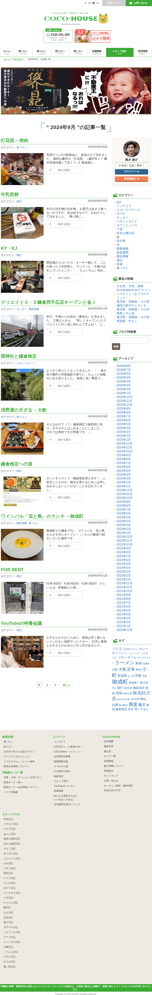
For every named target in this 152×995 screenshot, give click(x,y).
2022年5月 (124, 563)
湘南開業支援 (61, 761)
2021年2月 (124, 622)
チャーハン (120, 653)
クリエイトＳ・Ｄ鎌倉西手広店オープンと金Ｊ (48, 302)
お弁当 (126, 649)
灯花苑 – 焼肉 (14, 140)
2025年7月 (124, 416)
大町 (115, 669)
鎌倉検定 (121, 709)
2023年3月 (124, 525)
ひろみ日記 (10, 961)
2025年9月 (124, 408)
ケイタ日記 (10, 878)
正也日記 (8, 917)
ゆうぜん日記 (11, 853)
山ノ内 (131, 676)
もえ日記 (8, 912)
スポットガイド (25, 363)
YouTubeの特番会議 (21, 623)
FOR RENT (12, 569)
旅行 (120, 688)
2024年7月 (124, 463)
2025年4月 (124, 428)
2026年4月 (124, 381)
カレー (143, 649)
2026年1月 (124, 393)
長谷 (131, 709)
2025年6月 (124, 420)
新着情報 (58, 790)
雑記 (19, 201)
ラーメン (125, 662)
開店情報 (34, 309)
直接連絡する (131, 178)
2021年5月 (124, 610)
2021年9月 (124, 594)
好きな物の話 (125, 233)
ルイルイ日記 (11, 902)
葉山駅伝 (123, 705)
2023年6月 (124, 513)
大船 (122, 669)
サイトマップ (111, 775)
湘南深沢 (139, 687)
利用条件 (108, 770)
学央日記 (8, 819)
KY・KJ (9, 248)
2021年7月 (124, 602)
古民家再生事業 (62, 756)
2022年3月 (124, 571)
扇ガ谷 (144, 682)
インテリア (124, 205)
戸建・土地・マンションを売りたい (23, 777)
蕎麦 (133, 704)
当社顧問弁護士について (67, 804)
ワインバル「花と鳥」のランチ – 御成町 (42, 516)
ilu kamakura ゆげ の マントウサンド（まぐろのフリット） (134, 293)
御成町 (120, 682)
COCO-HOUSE (72, 994)
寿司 (138, 669)
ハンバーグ (134, 653)
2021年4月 (124, 614)
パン (114, 657)
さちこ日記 (10, 848)
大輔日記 (8, 946)
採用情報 (108, 761)
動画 (139, 663)
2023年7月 (124, 509)
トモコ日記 (10, 868)
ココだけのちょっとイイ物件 (19, 761)
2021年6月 (124, 606)
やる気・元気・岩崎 (130, 286)
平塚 (144, 675)
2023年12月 (125, 490)
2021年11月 (124, 587)
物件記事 (127, 693)
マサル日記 (10, 956)
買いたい (8, 741)
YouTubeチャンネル (64, 786)
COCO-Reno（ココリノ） (68, 751)
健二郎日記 (10, 966)
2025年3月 (124, 431)
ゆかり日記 (10, 887)
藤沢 (142, 705)
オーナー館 (110, 756)
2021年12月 (125, 583)
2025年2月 (124, 435)
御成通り (134, 682)
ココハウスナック (128, 209)
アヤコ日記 (10, 937)
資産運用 (122, 252)
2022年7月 (124, 556)
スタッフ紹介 (61, 781)
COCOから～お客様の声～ (68, 746)
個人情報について (113, 766)
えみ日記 (8, 863)
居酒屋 (122, 675)
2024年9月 (124, 455)
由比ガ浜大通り (124, 699)
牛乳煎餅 (10, 194)
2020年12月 (125, 629)
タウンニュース (127, 225)
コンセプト (60, 741)
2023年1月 (124, 532)
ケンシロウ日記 (12, 942)
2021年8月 (124, 598)
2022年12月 (125, 536)
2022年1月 (124, 579)
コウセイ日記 (11, 824)
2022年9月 (124, 548)
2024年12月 (125, 443)
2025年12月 (125, 397)
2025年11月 (124, 400)
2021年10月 (125, 591)
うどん (117, 649)
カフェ (134, 649)
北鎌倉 (146, 663)
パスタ (144, 653)
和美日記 (8, 873)
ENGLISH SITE (112, 790)
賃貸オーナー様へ (13, 782)
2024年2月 (124, 482)
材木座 (128, 688)
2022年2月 (124, 575)
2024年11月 (124, 447)
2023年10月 (125, 497)
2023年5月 (124, 517)
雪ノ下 (138, 709)
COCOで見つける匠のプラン (19, 751)
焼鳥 (119, 693)
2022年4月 (124, 567)
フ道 (120, 229)
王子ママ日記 (11, 927)
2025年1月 (124, 439)
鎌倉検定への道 (16, 463)
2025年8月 (124, 412)
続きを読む (64, 170)
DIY (119, 202)
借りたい (8, 746)
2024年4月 (124, 474)
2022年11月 (124, 540)
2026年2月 (124, 389)
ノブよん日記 (11, 951)
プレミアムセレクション (17, 756)
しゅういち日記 (12, 932)
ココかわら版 (61, 766)
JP (89, 3)
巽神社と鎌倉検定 (19, 356)
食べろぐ (21, 147)
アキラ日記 (10, 829)
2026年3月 (124, 385)
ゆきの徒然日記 (12, 843)
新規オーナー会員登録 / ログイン (21, 787)
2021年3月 (124, 618)
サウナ (121, 213)
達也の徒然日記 (12, 838)
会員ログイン (113, 3)
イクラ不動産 (11, 792)
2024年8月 (124, 459)
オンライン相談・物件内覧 (118, 785)
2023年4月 (124, 521)
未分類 (121, 240)
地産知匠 (58, 776)
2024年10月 (125, 451)
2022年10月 (125, 544)
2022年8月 (124, 552)
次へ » (66, 684)
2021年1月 (124, 626)
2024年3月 (124, 478)
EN (97, 3)
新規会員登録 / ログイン (17, 766)
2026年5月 (124, 377)
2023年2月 (124, 528)
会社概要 (108, 741)
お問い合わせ (140, 3)
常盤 (138, 675)
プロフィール (131, 171)
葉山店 (107, 751)
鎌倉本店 (108, 746)
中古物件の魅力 (62, 771)
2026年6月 (124, 373)
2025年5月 (124, 424)
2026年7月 (124, 369)
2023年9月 (124, 501)
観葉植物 (122, 248)
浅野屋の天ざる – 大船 (24, 409)
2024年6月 (124, 466)
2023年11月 (124, 494)
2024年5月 (124, 470)
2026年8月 (124, 365)
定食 (131, 669)
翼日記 (7, 907)
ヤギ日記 (8, 897)
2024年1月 (124, 486)
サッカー (21, 309)
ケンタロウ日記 (12, 892)
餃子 (145, 709)
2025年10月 (125, 404)
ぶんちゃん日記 (12, 858)
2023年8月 (124, 505)
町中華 (135, 699)
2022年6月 (124, 560)
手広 (114, 688)
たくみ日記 (10, 883)
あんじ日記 (10, 834)
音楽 (120, 264)
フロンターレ (127, 657)
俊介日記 (8, 922)
